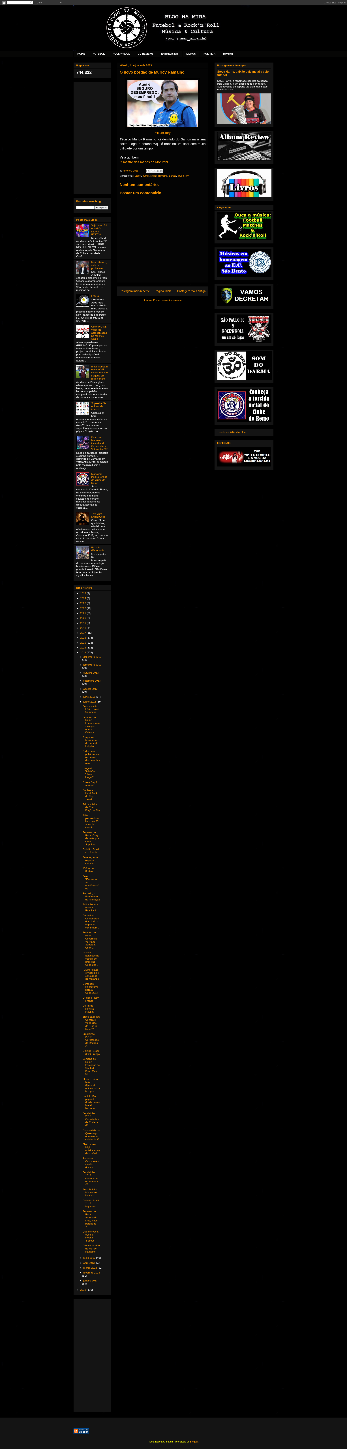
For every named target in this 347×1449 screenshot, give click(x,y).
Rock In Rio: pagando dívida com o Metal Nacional (91, 1102)
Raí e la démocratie (97, 549)
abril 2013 (89, 1262)
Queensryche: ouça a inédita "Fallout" (91, 1236)
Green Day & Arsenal (90, 784)
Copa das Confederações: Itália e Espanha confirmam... (91, 921)
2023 (83, 603)
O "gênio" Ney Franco (91, 999)
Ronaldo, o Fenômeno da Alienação (91, 896)
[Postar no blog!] (151, 171)
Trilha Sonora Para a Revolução (90, 907)
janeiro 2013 (90, 1280)
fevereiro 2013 (91, 1272)
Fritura (95, 295)
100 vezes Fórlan (88, 870)
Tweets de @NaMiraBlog (231, 432)
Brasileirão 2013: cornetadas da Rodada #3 (90, 1178)
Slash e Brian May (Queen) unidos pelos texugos (91, 1085)
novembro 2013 (92, 664)
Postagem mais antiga (191, 291)
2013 (83, 652)
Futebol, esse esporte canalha (90, 860)
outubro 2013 (91, 672)
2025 (83, 593)
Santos (172, 175)
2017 (83, 632)
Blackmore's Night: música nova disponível (91, 1149)
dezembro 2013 (92, 656)
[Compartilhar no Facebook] (158, 171)
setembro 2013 (92, 680)
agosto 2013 (90, 688)
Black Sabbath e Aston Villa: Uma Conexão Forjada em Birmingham (99, 372)
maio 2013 (89, 1257)
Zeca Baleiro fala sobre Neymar (90, 1192)
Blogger (194, 1441)
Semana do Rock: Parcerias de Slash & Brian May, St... (91, 1066)
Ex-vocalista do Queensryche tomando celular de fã (91, 1135)
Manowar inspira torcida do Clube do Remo (99, 478)
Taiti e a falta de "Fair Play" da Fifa (91, 807)
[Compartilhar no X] (154, 171)
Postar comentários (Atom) (167, 300)
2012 (83, 1289)
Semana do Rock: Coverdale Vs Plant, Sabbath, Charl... (90, 940)
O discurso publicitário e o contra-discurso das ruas (91, 757)
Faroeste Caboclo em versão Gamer (91, 1163)
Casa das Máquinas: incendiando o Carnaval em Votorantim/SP (99, 443)
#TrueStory (163, 133)
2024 (83, 598)
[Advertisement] (92, 137)
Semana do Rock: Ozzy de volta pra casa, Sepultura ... (91, 838)
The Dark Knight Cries (98, 515)
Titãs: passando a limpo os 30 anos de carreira (91, 821)
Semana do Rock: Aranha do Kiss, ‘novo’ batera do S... (90, 1219)
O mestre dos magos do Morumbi (144, 162)
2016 (83, 637)
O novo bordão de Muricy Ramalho (91, 1248)
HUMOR (228, 53)
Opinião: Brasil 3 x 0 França (91, 1052)
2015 (83, 642)
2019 (83, 623)
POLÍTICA (209, 53)
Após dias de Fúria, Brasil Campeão (91, 709)
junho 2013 (90, 701)
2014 (83, 647)
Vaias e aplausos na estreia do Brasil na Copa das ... (91, 958)
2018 (83, 627)
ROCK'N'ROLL (121, 53)
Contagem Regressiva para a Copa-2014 (90, 988)
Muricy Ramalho (158, 175)
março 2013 (90, 1267)
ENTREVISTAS (170, 53)
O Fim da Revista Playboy (88, 1008)
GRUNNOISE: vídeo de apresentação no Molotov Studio (99, 332)
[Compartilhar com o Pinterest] (161, 171)
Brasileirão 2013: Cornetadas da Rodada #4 (91, 1119)
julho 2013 (89, 696)
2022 (83, 608)
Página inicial (163, 291)
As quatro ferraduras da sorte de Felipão (90, 742)
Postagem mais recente (135, 291)
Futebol (137, 175)
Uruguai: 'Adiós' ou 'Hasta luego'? (89, 773)
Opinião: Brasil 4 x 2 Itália (91, 851)
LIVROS (191, 53)
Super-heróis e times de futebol (98, 406)
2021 (83, 613)
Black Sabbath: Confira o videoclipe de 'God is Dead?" (91, 1022)
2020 (83, 618)
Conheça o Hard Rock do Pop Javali (90, 795)
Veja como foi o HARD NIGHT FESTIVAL (99, 230)
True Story (183, 175)
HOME (81, 53)
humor (146, 175)
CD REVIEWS (145, 53)
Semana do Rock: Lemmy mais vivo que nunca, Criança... (91, 725)
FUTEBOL (99, 53)
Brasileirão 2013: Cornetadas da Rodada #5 (91, 1039)
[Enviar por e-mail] (147, 171)
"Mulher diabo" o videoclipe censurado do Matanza (91, 974)
